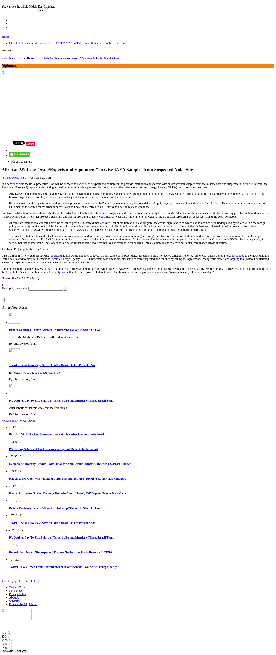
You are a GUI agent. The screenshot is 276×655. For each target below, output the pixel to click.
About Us (15, 597)
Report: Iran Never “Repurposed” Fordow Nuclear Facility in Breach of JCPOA (60, 552)
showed (48, 268)
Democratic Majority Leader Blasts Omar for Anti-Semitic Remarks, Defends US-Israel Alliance (70, 464)
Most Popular (9, 420)
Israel (4, 58)
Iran (11, 58)
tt (2, 284)
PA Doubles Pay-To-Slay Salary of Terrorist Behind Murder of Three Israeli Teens (61, 400)
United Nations (111, 58)
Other (5, 647)
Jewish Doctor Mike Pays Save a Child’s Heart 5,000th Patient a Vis (52, 365)
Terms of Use (17, 587)
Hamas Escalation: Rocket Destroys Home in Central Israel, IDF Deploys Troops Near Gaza (67, 493)
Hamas (30, 58)
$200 (5, 644)
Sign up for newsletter (15, 288)
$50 (4, 636)
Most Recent (27, 420)
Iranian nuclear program (67, 58)
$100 (5, 640)
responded (238, 255)
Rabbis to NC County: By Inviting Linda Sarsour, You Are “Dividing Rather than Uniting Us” (69, 478)
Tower (5, 36)
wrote (65, 272)
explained (105, 216)
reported (33, 187)
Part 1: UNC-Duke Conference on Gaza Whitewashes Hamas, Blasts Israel (56, 434)
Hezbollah (48, 58)
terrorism (20, 58)
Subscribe (15, 600)
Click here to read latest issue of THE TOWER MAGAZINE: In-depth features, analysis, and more (68, 43)
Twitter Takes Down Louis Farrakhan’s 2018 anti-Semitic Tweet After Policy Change (63, 567)
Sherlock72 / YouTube (24, 278)
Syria (38, 58)
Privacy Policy (17, 594)
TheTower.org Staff (17, 177)
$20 (4, 632)
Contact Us (15, 590)
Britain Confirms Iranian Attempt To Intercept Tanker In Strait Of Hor (54, 329)
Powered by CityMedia (23, 604)
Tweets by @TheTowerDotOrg (20, 581)
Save (31, 143)
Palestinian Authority (91, 58)
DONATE (8, 651)
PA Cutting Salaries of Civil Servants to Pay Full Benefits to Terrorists (53, 449)
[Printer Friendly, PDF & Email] (19, 155)
